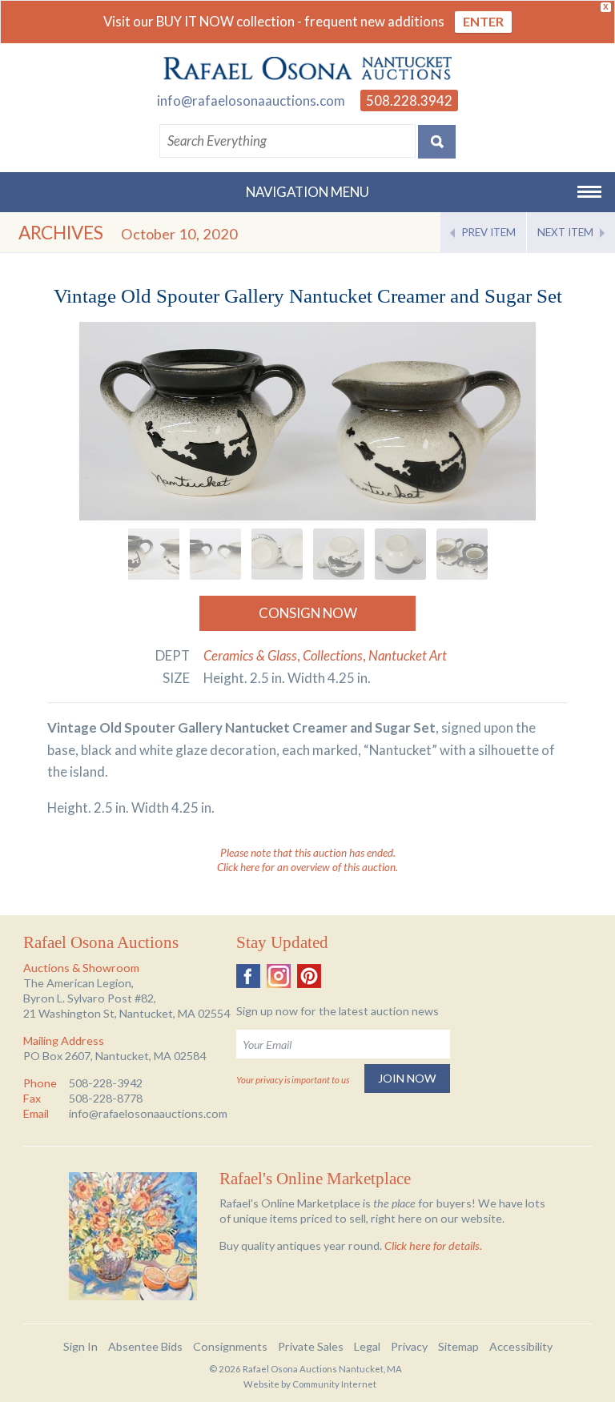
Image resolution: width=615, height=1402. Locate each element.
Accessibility (521, 1346)
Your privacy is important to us (292, 1080)
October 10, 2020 (179, 234)
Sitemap (458, 1346)
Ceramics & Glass (250, 655)
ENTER (483, 21)
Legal (367, 1346)
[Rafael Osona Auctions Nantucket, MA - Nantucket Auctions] (307, 69)
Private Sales (311, 1346)
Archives (60, 232)
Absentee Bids (145, 1346)
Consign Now (308, 613)
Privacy (409, 1346)
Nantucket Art (407, 655)
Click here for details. (433, 1245)
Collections (333, 655)
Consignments (230, 1346)
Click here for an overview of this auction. (307, 867)
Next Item (565, 232)
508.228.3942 (409, 100)
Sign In (80, 1346)
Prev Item (489, 232)
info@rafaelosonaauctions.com (251, 100)
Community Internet (334, 1384)
